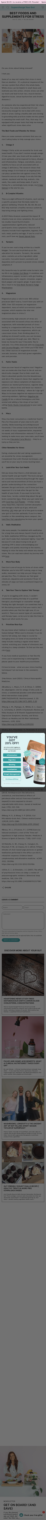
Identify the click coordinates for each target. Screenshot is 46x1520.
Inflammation (12, 755)
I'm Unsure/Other (12, 779)
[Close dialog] (42, 735)
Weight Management (12, 774)
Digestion (12, 760)
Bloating (12, 765)
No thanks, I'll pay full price (12, 783)
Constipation (12, 769)
